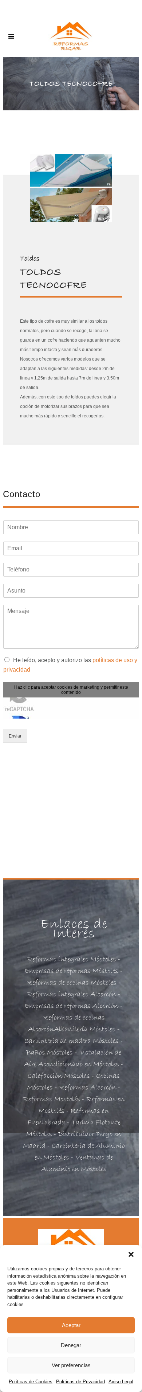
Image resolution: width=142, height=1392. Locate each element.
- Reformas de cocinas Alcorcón (75, 1018)
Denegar (71, 1345)
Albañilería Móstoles (84, 1029)
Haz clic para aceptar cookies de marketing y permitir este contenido (71, 690)
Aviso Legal (121, 1381)
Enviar (15, 736)
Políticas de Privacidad (80, 1381)
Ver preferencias (71, 1365)
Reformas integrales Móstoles (71, 959)
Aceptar (71, 1325)
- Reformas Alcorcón (84, 1087)
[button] (131, 1254)
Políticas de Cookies (30, 1381)
